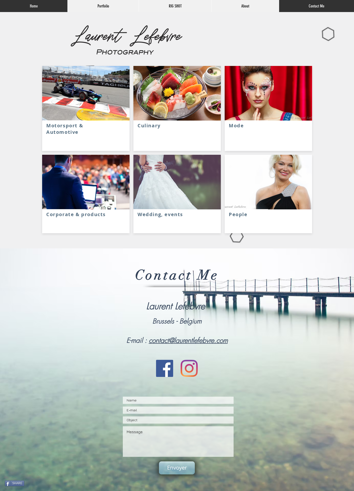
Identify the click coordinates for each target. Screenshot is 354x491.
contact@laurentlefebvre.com (188, 340)
